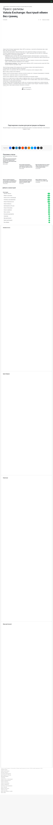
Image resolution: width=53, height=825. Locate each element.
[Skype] (32, 148)
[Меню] (51, 2)
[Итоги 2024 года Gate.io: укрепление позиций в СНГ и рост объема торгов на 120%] (26, 163)
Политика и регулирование (9, 199)
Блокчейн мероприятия (9, 214)
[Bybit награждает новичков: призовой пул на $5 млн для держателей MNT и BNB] (26, 178)
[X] (13, 148)
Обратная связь (4, 789)
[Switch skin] (47, 2)
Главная (5, 6)
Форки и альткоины (8, 195)
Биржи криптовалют (8, 220)
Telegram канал (4, 769)
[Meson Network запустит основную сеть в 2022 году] (43, 178)
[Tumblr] (19, 148)
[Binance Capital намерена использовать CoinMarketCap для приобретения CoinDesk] (10, 178)
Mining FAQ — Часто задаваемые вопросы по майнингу (7, 585)
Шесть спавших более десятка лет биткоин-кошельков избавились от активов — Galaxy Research (7, 368)
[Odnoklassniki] (29, 148)
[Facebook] (10, 148)
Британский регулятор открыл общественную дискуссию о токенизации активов (42, 166)
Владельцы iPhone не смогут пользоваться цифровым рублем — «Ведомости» (8, 238)
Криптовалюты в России (9, 205)
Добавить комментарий (9, 187)
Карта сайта (3, 792)
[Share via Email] (38, 148)
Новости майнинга (8, 209)
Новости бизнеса (7, 203)
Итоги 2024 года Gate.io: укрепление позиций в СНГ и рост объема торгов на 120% (25, 166)
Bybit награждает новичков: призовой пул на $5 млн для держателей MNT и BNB (25, 181)
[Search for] (49, 2)
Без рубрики (6, 222)
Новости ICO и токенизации (10, 197)
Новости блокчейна (8, 207)
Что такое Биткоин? (7, 610)
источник (5, 86)
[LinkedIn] (16, 148)
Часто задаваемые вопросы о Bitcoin (7, 598)
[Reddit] (22, 148)
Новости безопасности (9, 201)
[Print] (41, 148)
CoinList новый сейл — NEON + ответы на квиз (6, 719)
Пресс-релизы (10, 6)
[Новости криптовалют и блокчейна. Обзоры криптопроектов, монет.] (7, 1)
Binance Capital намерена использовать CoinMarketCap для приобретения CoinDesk (9, 181)
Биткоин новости (7, 193)
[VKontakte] (25, 148)
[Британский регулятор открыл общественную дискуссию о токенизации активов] (43, 163)
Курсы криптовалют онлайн (6, 791)
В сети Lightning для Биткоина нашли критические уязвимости (8, 264)
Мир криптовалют (7, 218)
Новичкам (6, 216)
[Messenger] (35, 148)
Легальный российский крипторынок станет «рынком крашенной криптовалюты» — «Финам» (9, 294)
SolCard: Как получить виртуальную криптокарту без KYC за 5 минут (8, 634)
